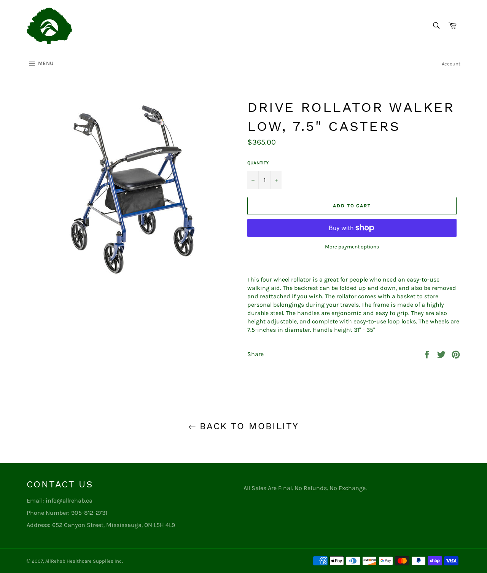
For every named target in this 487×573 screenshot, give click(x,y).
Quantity (258, 163)
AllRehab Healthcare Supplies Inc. (84, 561)
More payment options (352, 247)
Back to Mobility (247, 426)
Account (451, 64)
